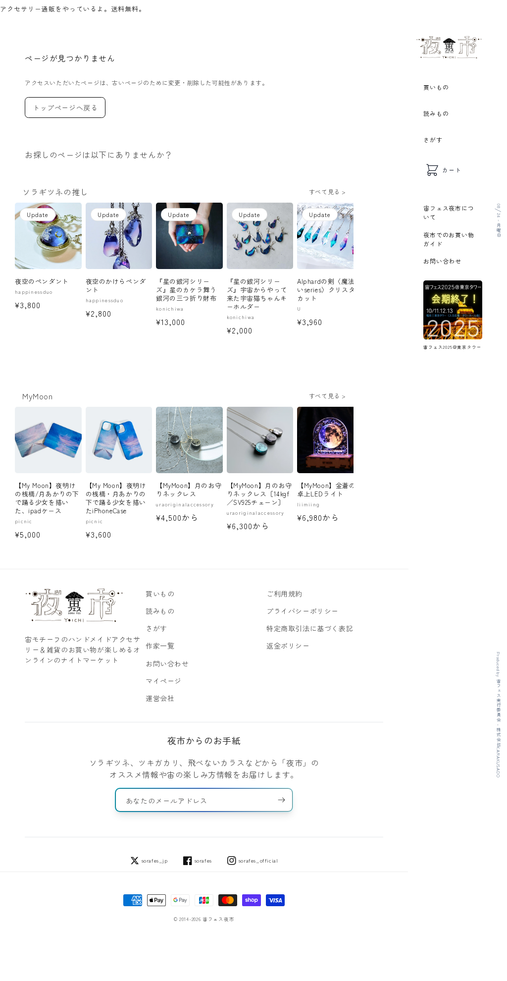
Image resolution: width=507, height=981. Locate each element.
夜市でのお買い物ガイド (448, 239)
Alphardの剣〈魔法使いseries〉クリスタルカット (329, 290)
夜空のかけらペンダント (116, 285)
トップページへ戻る (65, 107)
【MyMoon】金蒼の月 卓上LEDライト (330, 490)
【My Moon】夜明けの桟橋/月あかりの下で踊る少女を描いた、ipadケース (47, 498)
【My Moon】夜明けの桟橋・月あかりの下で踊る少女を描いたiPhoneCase (116, 498)
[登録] (281, 800)
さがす (432, 139)
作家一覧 (160, 646)
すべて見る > (327, 191)
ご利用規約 (284, 594)
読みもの (436, 113)
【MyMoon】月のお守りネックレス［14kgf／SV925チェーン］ (259, 494)
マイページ (164, 681)
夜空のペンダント (42, 281)
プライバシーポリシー (302, 611)
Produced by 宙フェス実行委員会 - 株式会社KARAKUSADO (498, 714)
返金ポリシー (288, 646)
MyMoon (37, 396)
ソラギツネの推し (55, 192)
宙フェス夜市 (218, 919)
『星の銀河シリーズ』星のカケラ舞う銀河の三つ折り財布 (186, 290)
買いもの (436, 87)
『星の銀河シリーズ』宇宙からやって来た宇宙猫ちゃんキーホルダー (257, 294)
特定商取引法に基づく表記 (309, 628)
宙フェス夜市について (448, 212)
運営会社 (160, 698)
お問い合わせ (442, 261)
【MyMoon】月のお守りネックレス (188, 490)
